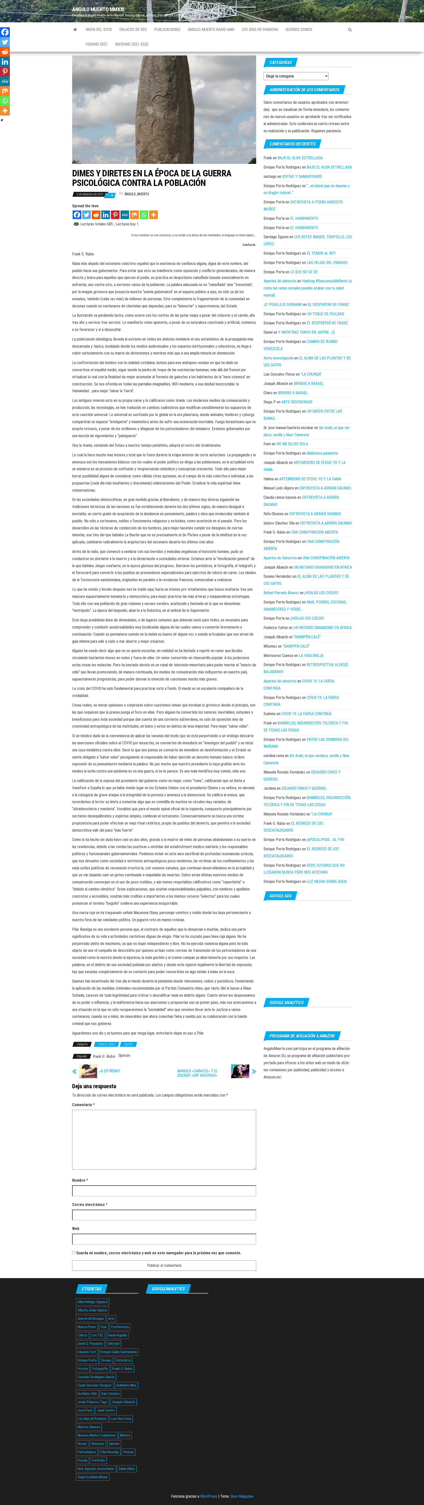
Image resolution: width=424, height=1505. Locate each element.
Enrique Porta (87, 1360)
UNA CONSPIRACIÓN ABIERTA (314, 532)
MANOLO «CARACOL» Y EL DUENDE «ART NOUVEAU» (197, 1073)
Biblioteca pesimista (322, 453)
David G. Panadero (90, 1343)
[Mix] (134, 214)
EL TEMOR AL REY (321, 253)
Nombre (80, 1180)
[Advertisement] (308, 949)
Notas (82, 1443)
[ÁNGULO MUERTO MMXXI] (75, 29)
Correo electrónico (89, 1204)
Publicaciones (167, 29)
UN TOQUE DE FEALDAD (325, 314)
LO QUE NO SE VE (304, 272)
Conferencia (120, 1327)
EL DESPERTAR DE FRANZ (328, 304)
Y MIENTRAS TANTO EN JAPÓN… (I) (306, 332)
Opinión (128, 1044)
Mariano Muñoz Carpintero (97, 1435)
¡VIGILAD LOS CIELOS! (321, 592)
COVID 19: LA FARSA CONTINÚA (306, 713)
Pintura (128, 1452)
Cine (103, 1327)
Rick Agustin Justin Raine (96, 1468)
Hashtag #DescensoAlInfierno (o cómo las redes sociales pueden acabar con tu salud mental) (308, 288)
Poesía (82, 1460)
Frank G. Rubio (106, 1044)
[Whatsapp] (144, 214)
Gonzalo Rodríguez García (96, 1377)
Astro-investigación (278, 358)
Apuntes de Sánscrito (280, 558)
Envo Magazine (241, 1496)
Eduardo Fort (87, 1352)
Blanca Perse (87, 1327)
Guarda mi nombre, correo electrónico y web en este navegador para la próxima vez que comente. (158, 1253)
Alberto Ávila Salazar (92, 1310)
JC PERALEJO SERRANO (283, 304)
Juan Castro (106, 1410)
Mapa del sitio (99, 29)
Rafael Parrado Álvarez (281, 592)
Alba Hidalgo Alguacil (92, 1302)
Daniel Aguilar (117, 1335)
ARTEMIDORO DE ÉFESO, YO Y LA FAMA (310, 479)
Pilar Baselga (110, 1452)
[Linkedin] (105, 214)
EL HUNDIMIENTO (304, 218)
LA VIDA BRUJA (311, 655)
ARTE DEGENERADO (296, 402)
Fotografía (100, 1368)
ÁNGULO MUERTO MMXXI (98, 9)
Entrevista (123, 1360)
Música (125, 1435)
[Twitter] (86, 214)
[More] (153, 214)
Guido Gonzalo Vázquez (95, 1385)
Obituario (97, 1443)
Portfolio (98, 1460)
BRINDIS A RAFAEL (308, 383)
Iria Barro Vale (87, 1393)
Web (75, 1228)
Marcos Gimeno (89, 1427)
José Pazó (85, 1410)
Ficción (83, 1368)
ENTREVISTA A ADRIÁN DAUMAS (325, 488)
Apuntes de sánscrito (280, 281)
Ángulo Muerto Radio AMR (211, 29)
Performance (87, 1452)
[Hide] (2, 120)
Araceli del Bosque (91, 1318)
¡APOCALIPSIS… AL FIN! (325, 839)
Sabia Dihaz (127, 1468)
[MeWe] (124, 214)
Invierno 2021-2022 (131, 44)
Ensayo (106, 1360)
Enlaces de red (133, 29)
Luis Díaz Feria (121, 1418)
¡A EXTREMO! (110, 1071)
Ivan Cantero (110, 1393)
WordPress (208, 1496)
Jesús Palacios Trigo (92, 1402)
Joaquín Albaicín (123, 1402)
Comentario (83, 1104)
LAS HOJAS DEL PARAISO (327, 262)
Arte (111, 1318)
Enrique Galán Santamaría (118, 1352)
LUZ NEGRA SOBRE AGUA (327, 881)
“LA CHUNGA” (311, 374)
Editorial (113, 1343)
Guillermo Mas (126, 1385)
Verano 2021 (97, 44)
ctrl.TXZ (97, 1335)
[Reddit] (96, 214)
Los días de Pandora (260, 29)
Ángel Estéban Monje (93, 1477)
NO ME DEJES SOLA (292, 444)
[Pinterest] (115, 214)
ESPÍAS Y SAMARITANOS (302, 176)
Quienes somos (299, 29)
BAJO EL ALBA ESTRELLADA (300, 158)
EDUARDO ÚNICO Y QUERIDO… (304, 788)
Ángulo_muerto (136, 194)
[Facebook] (77, 214)
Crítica (82, 1335)
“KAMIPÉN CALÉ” (307, 637)
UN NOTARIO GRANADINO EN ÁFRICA (323, 567)
